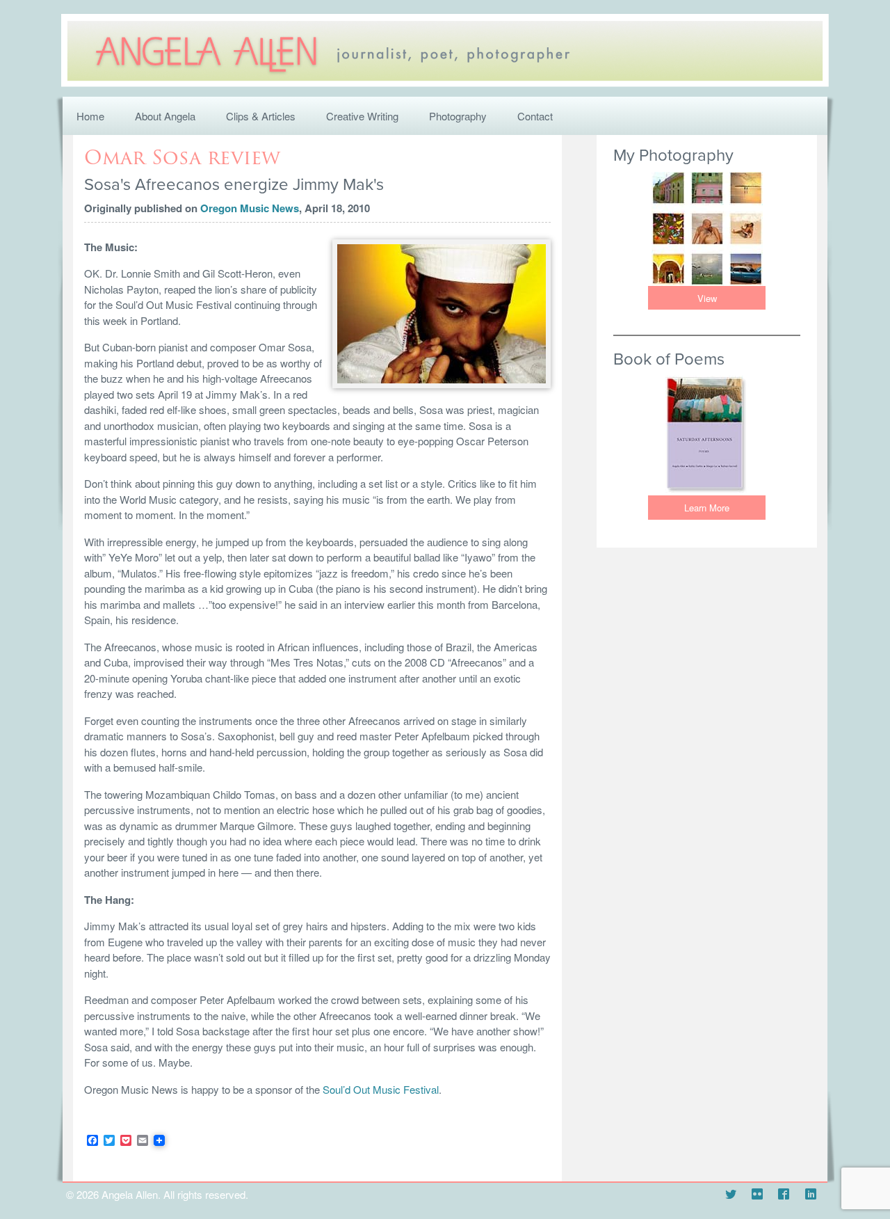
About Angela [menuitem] (165, 116)
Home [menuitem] (90, 116)
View (707, 298)
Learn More (706, 507)
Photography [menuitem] (458, 116)
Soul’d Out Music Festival (381, 1089)
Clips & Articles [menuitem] (261, 116)
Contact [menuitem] (535, 116)
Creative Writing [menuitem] (362, 116)
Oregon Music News (249, 208)
